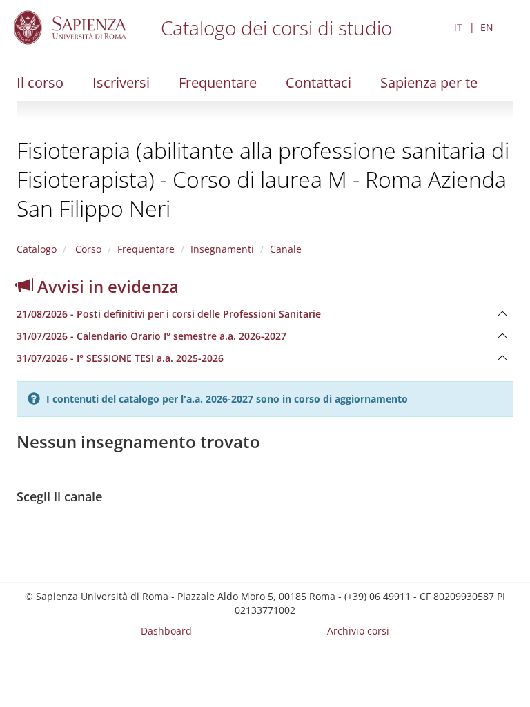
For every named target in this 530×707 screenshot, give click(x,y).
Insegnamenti (222, 248)
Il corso (40, 82)
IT (458, 27)
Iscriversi (121, 82)
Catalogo (37, 248)
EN (486, 27)
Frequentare (218, 82)
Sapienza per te (429, 82)
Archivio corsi (358, 630)
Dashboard (166, 630)
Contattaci (318, 82)
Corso (86, 248)
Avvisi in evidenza (106, 286)
